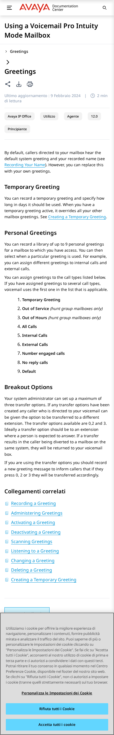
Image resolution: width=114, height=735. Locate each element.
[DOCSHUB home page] (50, 7)
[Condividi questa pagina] (7, 84)
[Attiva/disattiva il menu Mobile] (9, 7)
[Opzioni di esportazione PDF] (18, 84)
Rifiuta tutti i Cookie (57, 708)
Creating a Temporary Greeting (77, 216)
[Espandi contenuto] (7, 62)
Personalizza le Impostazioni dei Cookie (57, 692)
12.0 (94, 116)
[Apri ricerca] (104, 7)
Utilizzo (49, 116)
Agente (73, 116)
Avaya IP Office (19, 116)
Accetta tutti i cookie (57, 724)
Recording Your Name (24, 164)
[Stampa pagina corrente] (30, 84)
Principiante (17, 129)
